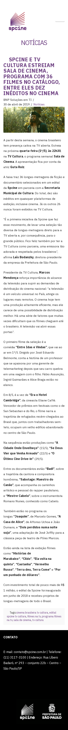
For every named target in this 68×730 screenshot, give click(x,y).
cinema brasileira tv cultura (32, 612)
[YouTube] (38, 4)
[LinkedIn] (30, 4)
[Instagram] (45, 4)
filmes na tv (34, 616)
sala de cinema (22, 620)
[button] (60, 17)
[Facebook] (23, 4)
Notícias (39, 104)
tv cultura (38, 620)
